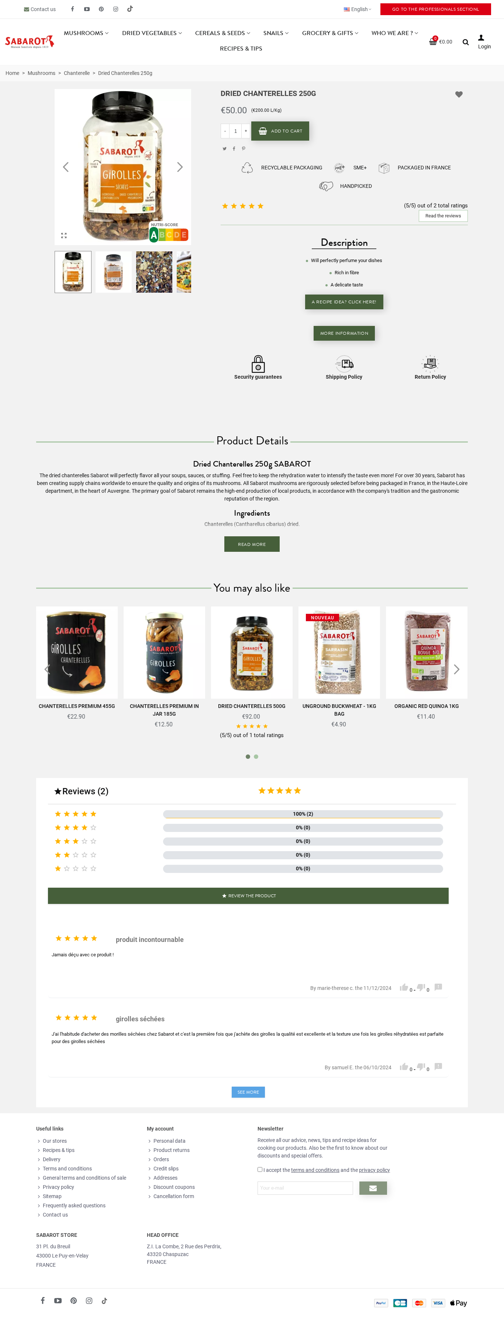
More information (344, 333)
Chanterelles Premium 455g (77, 706)
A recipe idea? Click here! (344, 302)
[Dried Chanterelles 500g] (252, 652)
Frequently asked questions (74, 1205)
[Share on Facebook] (234, 148)
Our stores (55, 1141)
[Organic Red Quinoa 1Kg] (426, 652)
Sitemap (52, 1196)
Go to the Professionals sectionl (435, 9)
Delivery (52, 1159)
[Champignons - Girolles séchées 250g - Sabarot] (63, 235)
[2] (270, 790)
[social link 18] (104, 1300)
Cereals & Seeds (220, 33)
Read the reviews (443, 216)
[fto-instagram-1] (116, 9)
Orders (161, 1159)
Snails (273, 33)
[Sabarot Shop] (29, 42)
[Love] (459, 94)
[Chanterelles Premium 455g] (77, 652)
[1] (262, 790)
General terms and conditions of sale (84, 1178)
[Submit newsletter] (373, 1188)
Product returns (171, 1150)
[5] (297, 790)
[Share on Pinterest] (243, 148)
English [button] (359, 9)
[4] (288, 790)
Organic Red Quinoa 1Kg (426, 706)
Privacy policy (58, 1187)
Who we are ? (392, 33)
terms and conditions (315, 1170)
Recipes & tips (241, 48)
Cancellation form (173, 1196)
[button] (180, 167)
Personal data (169, 1141)
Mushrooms (83, 33)
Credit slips (166, 1169)
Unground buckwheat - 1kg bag (339, 710)
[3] (279, 790)
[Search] (466, 41)
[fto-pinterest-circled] (101, 9)
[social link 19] (130, 9)
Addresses (165, 1178)
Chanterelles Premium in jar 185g (164, 710)
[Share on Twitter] (224, 148)
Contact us (43, 9)
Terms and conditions (67, 1169)
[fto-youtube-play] (87, 9)
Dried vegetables (149, 33)
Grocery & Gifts (327, 33)
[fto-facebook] (72, 9)
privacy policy (374, 1170)
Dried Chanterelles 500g (252, 706)
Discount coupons (174, 1187)
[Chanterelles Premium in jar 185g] (164, 652)
